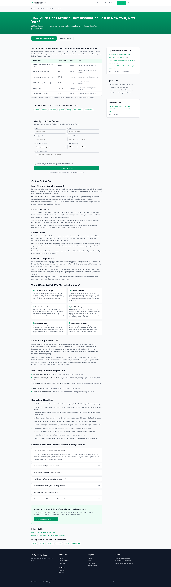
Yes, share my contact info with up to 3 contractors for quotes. (55, 164)
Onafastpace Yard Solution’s (118, 57)
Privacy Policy (91, 563)
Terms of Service (92, 565)
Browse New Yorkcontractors (44, 38)
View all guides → (114, 114)
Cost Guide (62, 570)
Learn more (137, 582)
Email (69, 128)
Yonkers (44, 109)
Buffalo (37, 109)
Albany (69, 109)
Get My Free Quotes (66, 168)
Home (99, 3)
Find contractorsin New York (46, 519)
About (130, 3)
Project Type (40, 143)
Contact (137, 3)
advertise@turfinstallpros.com (124, 563)
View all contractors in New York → (119, 71)
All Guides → (63, 573)
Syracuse (61, 109)
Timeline (72, 143)
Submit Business (109, 3)
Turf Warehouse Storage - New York (121, 54)
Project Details (41, 151)
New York (41, 9)
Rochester (53, 109)
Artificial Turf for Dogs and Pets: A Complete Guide (48, 535)
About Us (89, 558)
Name (36, 128)
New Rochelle (78, 109)
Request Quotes (65, 38)
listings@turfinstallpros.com (123, 560)
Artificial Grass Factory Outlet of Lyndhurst (123, 60)
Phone (38, 136)
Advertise (121, 3)
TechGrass (113, 63)
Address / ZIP (73, 136)
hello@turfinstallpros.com (122, 558)
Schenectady (89, 109)
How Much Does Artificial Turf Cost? (43, 532)
